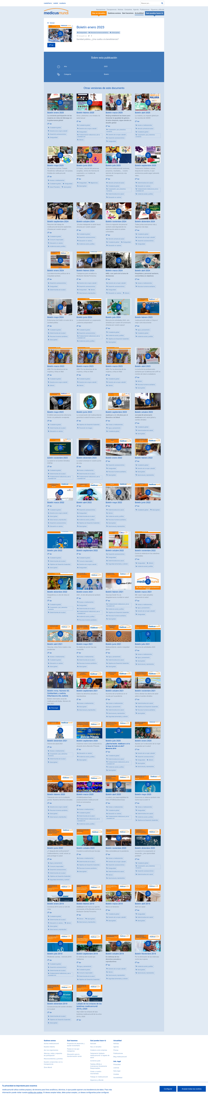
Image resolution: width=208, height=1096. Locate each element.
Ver (52, 45)
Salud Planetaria (55, 187)
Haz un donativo (95, 1047)
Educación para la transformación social (74, 1055)
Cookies (116, 1074)
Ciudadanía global (55, 127)
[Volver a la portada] (56, 11)
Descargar (54, 708)
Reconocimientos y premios (53, 1059)
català (55, 3)
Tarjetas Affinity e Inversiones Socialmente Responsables (98, 1066)
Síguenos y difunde (157, 9)
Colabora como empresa (98, 1050)
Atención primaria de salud (145, 128)
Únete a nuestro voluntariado (95, 1072)
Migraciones (94, 183)
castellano (48, 3)
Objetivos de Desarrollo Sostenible (118, 339)
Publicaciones (145, 9)
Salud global (115, 32)
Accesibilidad (117, 1077)
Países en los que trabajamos (73, 1050)
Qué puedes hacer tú (98, 1040)
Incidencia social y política (145, 194)
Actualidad (139, 13)
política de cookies (35, 1092)
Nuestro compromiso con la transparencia (53, 1063)
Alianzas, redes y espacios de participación (53, 1054)
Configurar (168, 1089)
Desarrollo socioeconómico (58, 134)
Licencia (116, 1068)
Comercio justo (95, 1061)
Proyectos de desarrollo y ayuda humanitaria (75, 1044)
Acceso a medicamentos (144, 125)
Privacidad (117, 1064)
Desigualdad (83, 32)
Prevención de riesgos (85, 428)
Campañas (128, 9)
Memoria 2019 (111, 748)
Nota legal (116, 1071)
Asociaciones (100, 9)
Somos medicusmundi (51, 1043)
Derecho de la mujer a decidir (58, 131)
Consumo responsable (56, 240)
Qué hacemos (127, 13)
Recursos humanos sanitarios (99, 32)
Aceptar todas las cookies (192, 1089)
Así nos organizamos (51, 1050)
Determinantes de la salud (116, 194)
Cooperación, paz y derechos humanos (116, 130)
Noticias (120, 9)
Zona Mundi (48, 1067)
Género (81, 140)
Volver (52, 23)
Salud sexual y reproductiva (87, 293)
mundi (118, 744)
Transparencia (111, 9)
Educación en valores (114, 197)
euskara (62, 3)
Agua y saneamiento (143, 330)
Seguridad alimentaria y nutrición (118, 564)
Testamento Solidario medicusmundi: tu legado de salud (99, 1055)
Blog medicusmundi (120, 1056)
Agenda (136, 9)
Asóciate (93, 1043)
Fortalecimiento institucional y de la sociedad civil (88, 135)
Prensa (115, 1050)
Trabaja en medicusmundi (99, 1077)
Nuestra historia (49, 1047)
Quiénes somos (114, 13)
